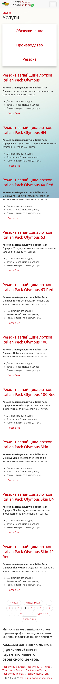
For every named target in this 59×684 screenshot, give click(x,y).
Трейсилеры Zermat (36, 670)
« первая (14, 602)
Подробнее (14, 113)
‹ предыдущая (33, 602)
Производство (29, 45)
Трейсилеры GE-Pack (37, 673)
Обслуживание (29, 31)
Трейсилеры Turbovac (14, 673)
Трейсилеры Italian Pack (38, 666)
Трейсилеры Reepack (13, 670)
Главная (6, 12)
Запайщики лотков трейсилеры (36, 678)
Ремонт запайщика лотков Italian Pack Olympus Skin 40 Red (28, 551)
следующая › (41, 613)
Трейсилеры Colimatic (13, 666)
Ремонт (29, 59)
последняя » (29, 619)
